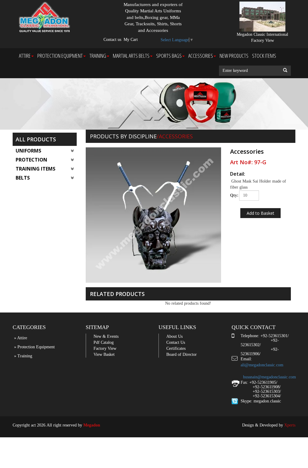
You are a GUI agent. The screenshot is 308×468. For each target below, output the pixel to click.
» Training (23, 356)
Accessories (200, 55)
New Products (234, 55)
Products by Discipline (123, 136)
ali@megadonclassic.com (262, 365)
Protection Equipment (60, 55)
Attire (25, 55)
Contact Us (175, 342)
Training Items (35, 168)
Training (97, 55)
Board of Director (181, 354)
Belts (23, 177)
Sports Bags (169, 55)
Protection (31, 159)
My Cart (131, 39)
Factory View (105, 348)
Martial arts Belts (131, 55)
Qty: (232, 195)
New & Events (106, 336)
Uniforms (28, 150)
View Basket (104, 354)
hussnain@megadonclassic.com (269, 377)
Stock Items (264, 55)
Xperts (289, 425)
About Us (174, 336)
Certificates (176, 348)
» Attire (20, 338)
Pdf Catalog (104, 342)
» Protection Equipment (34, 347)
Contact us (112, 39)
